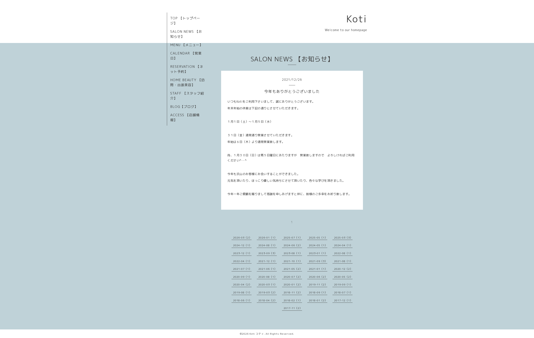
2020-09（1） (242, 277)
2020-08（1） (267, 277)
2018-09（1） (318, 292)
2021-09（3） (318, 261)
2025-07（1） (293, 237)
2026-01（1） (267, 237)
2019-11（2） (318, 284)
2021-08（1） (343, 261)
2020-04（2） (242, 284)
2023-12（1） (242, 253)
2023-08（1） (293, 253)
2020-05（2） (343, 277)
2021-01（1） (318, 269)
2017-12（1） (343, 300)
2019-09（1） (343, 284)
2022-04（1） (242, 261)
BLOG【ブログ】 (184, 106)
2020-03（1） (267, 284)
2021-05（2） (293, 269)
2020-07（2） (293, 277)
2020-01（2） (293, 284)
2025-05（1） (318, 237)
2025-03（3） (343, 237)
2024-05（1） (318, 245)
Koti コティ (256, 333)
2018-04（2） (267, 300)
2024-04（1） (343, 245)
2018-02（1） (293, 300)
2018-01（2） (318, 300)
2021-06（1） (267, 269)
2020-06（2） (318, 277)
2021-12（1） (267, 261)
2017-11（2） (293, 308)
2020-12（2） (343, 269)
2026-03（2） (242, 237)
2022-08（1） (343, 253)
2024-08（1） (267, 245)
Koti (356, 18)
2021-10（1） (293, 261)
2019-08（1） (242, 292)
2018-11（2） (293, 292)
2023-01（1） (318, 253)
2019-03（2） (267, 292)
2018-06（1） (242, 300)
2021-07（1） (242, 269)
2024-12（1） (242, 245)
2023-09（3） (267, 253)
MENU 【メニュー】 (186, 45)
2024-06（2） (293, 245)
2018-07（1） (343, 292)
